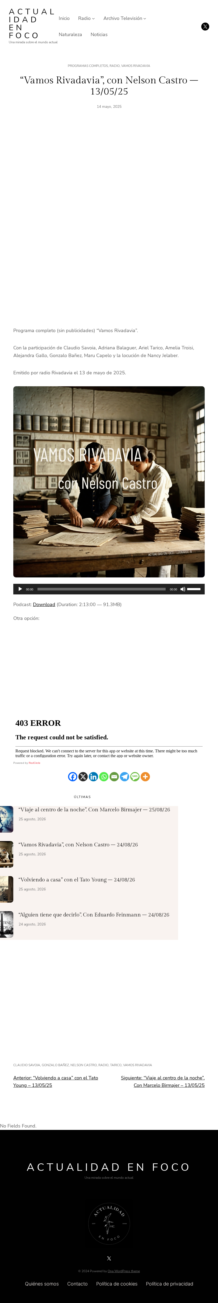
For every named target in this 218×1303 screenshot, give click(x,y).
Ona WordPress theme (124, 1271)
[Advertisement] (109, 176)
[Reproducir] (20, 589)
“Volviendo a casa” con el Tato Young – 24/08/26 (77, 880)
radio (103, 1065)
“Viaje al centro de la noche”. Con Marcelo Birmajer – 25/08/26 (94, 810)
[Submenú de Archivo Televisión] (144, 18)
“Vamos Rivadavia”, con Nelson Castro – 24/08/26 (78, 845)
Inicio (64, 18)
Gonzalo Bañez (55, 1065)
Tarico (115, 1065)
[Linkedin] (93, 776)
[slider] (194, 588)
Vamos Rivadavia (135, 66)
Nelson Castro (83, 1065)
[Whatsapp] (103, 776)
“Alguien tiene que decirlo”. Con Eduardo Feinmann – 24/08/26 (94, 915)
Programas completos (88, 66)
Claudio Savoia (26, 1065)
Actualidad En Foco (33, 23)
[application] (109, 589)
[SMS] (135, 776)
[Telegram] (124, 776)
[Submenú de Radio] (93, 18)
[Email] (114, 776)
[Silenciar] (183, 589)
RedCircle (34, 762)
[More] (145, 776)
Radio (115, 66)
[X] (83, 776)
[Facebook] (72, 776)
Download (44, 604)
